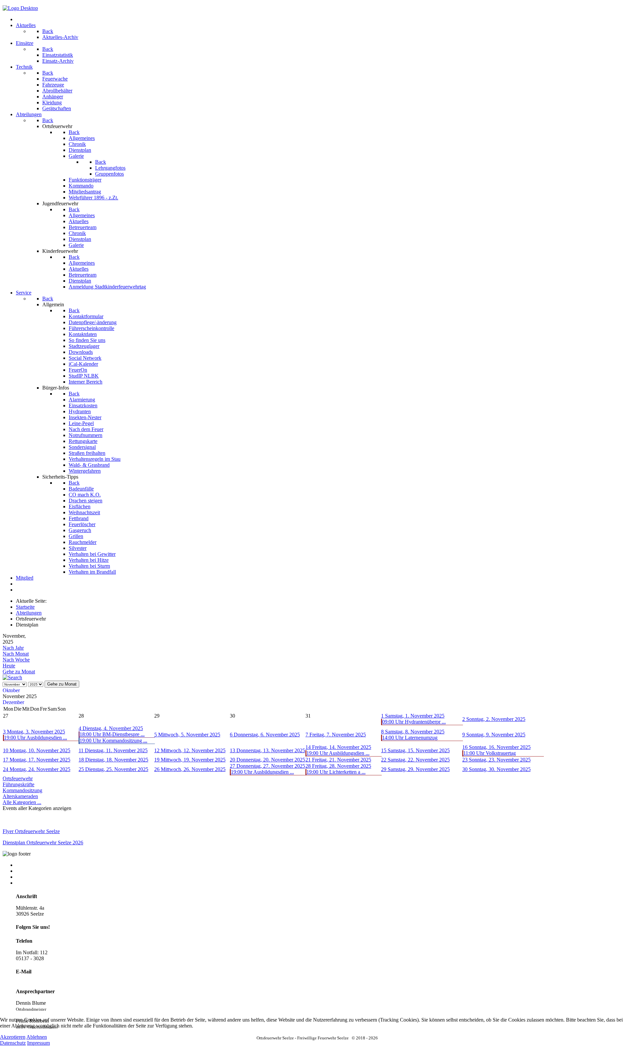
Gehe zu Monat (19, 671)
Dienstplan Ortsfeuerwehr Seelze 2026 (43, 842)
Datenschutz (13, 1043)
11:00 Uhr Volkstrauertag (489, 753)
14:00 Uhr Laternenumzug (410, 737)
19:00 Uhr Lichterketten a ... (336, 772)
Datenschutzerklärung (38, 883)
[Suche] (12, 677)
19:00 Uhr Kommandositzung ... (113, 740)
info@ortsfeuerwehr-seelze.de (46, 980)
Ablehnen (36, 1037)
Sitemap (24, 871)
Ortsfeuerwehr (18, 778)
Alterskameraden (20, 796)
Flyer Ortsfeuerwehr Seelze (31, 831)
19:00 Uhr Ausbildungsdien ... (35, 737)
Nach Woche (16, 659)
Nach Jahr (13, 648)
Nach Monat (16, 654)
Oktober (11, 690)
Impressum (27, 877)
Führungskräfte (18, 784)
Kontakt (24, 865)
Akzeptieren (12, 1037)
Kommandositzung (22, 790)
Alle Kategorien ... (22, 802)
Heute (9, 665)
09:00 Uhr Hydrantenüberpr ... (414, 722)
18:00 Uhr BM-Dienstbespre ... (112, 734)
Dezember (13, 702)
